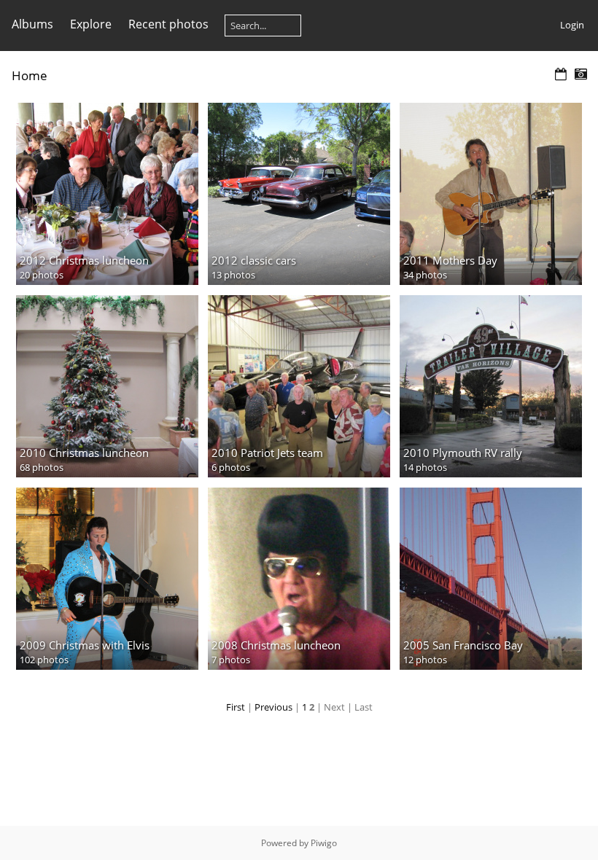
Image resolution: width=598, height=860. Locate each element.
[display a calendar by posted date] (561, 75)
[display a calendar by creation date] (580, 75)
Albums (32, 24)
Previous (273, 707)
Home (29, 75)
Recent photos (168, 24)
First (235, 707)
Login (572, 24)
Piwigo (324, 843)
